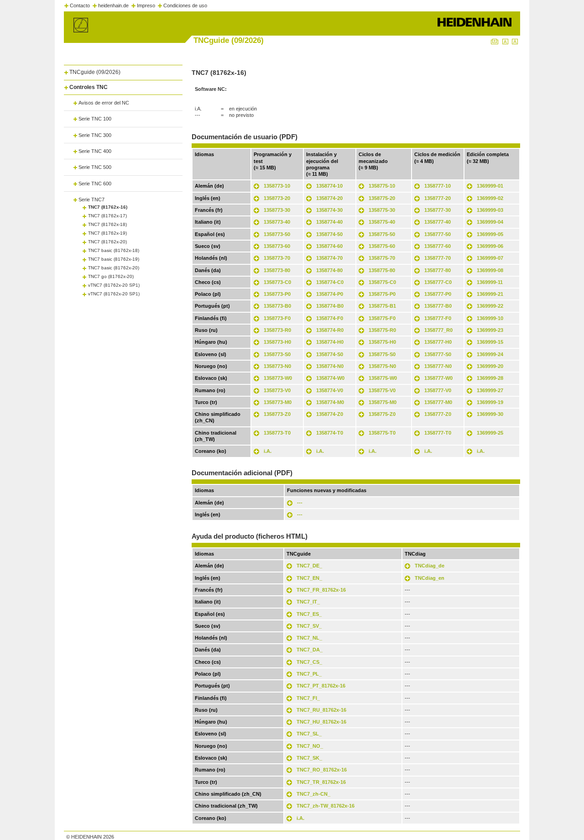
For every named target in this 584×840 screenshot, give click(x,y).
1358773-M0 (278, 402)
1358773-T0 (277, 433)
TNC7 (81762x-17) (107, 215)
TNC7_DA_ (310, 649)
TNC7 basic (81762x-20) (113, 267)
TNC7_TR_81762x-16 (321, 782)
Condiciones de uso (185, 5)
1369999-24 (490, 354)
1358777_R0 (438, 330)
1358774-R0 (330, 330)
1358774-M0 (330, 402)
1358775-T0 (382, 433)
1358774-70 (329, 258)
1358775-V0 (382, 390)
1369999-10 (490, 318)
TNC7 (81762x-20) (107, 241)
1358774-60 (329, 246)
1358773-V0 (277, 390)
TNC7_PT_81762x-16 (321, 685)
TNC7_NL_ (309, 637)
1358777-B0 (438, 306)
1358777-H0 (438, 342)
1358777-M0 (438, 402)
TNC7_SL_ (309, 733)
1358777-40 (437, 222)
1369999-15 (490, 342)
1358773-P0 (277, 294)
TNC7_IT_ (308, 601)
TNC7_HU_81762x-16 (321, 721)
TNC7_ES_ (309, 614)
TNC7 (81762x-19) (107, 233)
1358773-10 (277, 186)
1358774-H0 (330, 342)
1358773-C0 (277, 282)
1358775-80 (382, 270)
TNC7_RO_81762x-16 (322, 769)
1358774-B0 (330, 306)
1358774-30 (329, 210)
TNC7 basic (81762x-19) (113, 259)
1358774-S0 (329, 354)
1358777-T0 (437, 433)
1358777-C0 (438, 282)
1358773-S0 (277, 354)
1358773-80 (277, 270)
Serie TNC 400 (94, 151)
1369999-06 (490, 246)
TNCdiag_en (429, 578)
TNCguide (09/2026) (94, 72)
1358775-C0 (382, 282)
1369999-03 (490, 210)
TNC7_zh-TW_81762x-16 (326, 805)
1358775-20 (382, 198)
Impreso (146, 5)
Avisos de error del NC (103, 102)
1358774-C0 (330, 282)
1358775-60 (382, 246)
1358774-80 (329, 270)
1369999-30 (490, 414)
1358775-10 (382, 186)
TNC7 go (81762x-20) (111, 276)
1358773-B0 (277, 306)
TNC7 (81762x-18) (107, 224)
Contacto (80, 5)
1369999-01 (490, 186)
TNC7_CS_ (309, 662)
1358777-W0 (438, 378)
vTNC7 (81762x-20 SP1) (114, 285)
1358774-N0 (330, 366)
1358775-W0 (383, 378)
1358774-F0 (329, 318)
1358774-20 (329, 198)
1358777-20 (437, 198)
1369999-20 (490, 366)
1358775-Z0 (382, 414)
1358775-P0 (382, 294)
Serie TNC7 (91, 199)
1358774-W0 (330, 378)
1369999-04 (490, 222)
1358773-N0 (277, 366)
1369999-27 (490, 390)
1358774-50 (329, 234)
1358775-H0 (382, 342)
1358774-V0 (329, 390)
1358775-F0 (382, 318)
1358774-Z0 (329, 414)
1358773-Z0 (277, 414)
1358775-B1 (382, 306)
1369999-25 (490, 433)
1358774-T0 (329, 433)
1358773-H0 (277, 342)
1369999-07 (490, 258)
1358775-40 (382, 222)
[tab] (123, 70)
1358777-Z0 (437, 414)
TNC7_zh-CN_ (313, 794)
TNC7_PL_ (309, 674)
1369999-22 (490, 306)
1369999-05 (490, 234)
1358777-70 (437, 258)
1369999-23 (490, 330)
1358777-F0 (437, 318)
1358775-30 (382, 210)
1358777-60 (437, 246)
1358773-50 (277, 234)
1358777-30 (437, 210)
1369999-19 (490, 402)
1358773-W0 (278, 378)
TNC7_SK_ (309, 758)
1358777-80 (437, 270)
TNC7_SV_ (309, 626)
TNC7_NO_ (310, 746)
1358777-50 (437, 234)
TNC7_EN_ (309, 578)
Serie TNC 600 (94, 183)
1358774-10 (329, 186)
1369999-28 (490, 378)
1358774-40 (329, 222)
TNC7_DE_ (309, 565)
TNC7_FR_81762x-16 (321, 590)
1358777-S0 (437, 354)
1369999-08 (490, 270)
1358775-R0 (382, 330)
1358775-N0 (382, 366)
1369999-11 (490, 282)
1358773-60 (277, 246)
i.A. (267, 451)
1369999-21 (490, 294)
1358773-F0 (277, 318)
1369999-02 (490, 198)
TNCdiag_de (429, 565)
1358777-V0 (437, 390)
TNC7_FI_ (308, 698)
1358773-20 (277, 198)
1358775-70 (382, 258)
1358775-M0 (382, 402)
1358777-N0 (438, 366)
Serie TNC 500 (94, 167)
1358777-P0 (437, 294)
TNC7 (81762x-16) (107, 207)
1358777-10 (437, 186)
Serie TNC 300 (94, 135)
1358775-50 (382, 234)
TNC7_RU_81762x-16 (321, 710)
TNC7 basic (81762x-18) (113, 250)
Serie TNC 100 (94, 118)
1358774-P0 (329, 294)
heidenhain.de (113, 5)
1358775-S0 (382, 354)
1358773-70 (277, 258)
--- (299, 502)
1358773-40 (277, 222)
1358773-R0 (277, 330)
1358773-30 (277, 210)
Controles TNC (88, 87)
